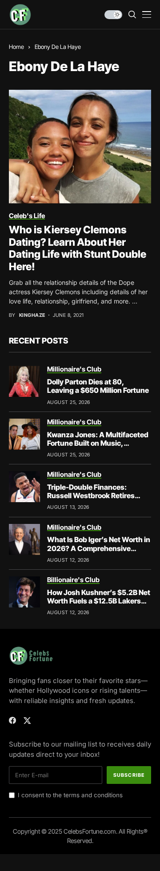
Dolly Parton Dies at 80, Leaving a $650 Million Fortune (98, 386)
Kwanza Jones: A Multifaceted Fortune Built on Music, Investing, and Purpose (97, 443)
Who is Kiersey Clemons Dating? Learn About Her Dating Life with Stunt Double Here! (77, 248)
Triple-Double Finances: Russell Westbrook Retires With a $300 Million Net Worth (97, 495)
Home (16, 46)
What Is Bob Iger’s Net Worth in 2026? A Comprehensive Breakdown (98, 548)
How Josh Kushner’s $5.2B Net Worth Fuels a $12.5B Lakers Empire (98, 601)
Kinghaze (32, 315)
